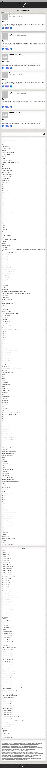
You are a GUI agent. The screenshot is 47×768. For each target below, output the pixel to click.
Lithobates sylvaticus (6, 475)
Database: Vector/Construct (7, 613)
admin (10, 16)
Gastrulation (4, 241)
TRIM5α (3, 200)
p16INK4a (4, 335)
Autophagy (4, 156)
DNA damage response (8, 750)
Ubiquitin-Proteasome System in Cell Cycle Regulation (11, 368)
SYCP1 (3, 376)
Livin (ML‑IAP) (4, 219)
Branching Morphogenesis (6, 258)
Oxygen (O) (13, 756)
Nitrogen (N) (5, 756)
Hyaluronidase (4, 524)
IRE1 (3, 166)
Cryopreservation (7, 749)
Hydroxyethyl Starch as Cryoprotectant (9, 439)
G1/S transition (4, 319)
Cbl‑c (3, 231)
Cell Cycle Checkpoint (6, 315)
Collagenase (4, 485)
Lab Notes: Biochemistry (6, 635)
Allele (3, 394)
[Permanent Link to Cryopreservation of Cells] (5, 57)
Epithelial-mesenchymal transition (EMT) (12, 752)
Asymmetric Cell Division (6, 311)
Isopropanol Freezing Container (7, 544)
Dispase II (4, 483)
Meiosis (3, 378)
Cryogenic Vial (4, 542)
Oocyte (3, 457)
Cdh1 (3, 305)
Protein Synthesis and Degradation (8, 152)
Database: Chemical (5, 574)
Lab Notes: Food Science (6, 675)
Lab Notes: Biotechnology (6, 653)
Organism (4, 150)
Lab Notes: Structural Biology (7, 724)
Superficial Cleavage (5, 178)
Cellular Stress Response (6, 176)
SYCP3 (3, 380)
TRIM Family (4, 229)
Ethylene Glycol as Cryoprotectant (8, 453)
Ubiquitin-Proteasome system (9, 759)
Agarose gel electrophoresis (17, 743)
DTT (16, 750)
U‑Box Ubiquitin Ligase (6, 273)
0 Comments (21, 16)
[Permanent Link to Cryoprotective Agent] (5, 36)
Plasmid (20, 756)
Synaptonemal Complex (6, 384)
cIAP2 (3, 221)
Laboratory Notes (23, 4)
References (5, 622)
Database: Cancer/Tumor (6, 566)
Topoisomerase (36, 758)
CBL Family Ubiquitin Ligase (7, 235)
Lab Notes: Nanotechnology (7, 701)
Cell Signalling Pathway (6, 154)
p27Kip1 (3, 341)
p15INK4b (4, 333)
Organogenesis (4, 247)
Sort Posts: (3, 12)
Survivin (3, 215)
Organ (3, 465)
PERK (3, 164)
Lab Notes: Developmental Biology (8, 666)
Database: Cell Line (5, 570)
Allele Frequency (5, 392)
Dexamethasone (5, 489)
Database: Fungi (5, 586)
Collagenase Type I (5, 495)
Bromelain (4, 499)
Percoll (3, 491)
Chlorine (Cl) (6, 747)
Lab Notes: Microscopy (7, 649)
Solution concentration (7, 737)
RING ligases (27, 758)
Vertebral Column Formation (7, 299)
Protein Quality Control (6, 182)
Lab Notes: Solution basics (7, 662)
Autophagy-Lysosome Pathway (7, 372)
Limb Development (5, 297)
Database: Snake (5, 611)
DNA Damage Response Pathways (8, 140)
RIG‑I (3, 202)
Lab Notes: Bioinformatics (6, 637)
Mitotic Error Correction (6, 192)
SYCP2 (3, 374)
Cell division (6, 746)
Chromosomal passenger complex (19, 747)
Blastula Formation (5, 180)
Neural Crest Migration (6, 262)
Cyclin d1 (16, 749)
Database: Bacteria (5, 564)
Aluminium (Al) (30, 743)
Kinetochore (4, 188)
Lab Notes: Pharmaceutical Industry (8, 707)
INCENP (3, 198)
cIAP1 (3, 223)
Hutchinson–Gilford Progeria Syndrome (9, 252)
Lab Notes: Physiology (6, 710)
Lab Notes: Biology (5, 639)
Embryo (3, 459)
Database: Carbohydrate (6, 568)
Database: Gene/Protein (6, 588)
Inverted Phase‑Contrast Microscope (8, 538)
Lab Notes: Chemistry (6, 661)
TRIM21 (3, 225)
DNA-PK (3, 142)
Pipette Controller (5, 520)
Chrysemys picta (5, 471)
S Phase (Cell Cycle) (6, 354)
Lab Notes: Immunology (6, 685)
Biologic (3, 420)
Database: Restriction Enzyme (7, 609)
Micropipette (4, 530)
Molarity (33, 755)
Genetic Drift (4, 398)
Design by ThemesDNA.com (23, 766)
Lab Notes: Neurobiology (6, 703)
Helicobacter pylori (28, 753)
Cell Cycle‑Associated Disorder (7, 477)
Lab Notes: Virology (5, 726)
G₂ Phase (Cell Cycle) (6, 362)
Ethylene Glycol (5, 449)
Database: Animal (5, 556)
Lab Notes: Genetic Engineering (7, 677)
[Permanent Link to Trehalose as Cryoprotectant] (5, 17)
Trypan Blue (4, 540)
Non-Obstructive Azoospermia (7, 281)
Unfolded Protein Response (7, 170)
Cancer (3, 356)
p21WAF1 (4, 343)
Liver (13, 755)
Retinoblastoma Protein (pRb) (7, 303)
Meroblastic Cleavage (6, 321)
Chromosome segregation (35, 747)
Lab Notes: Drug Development (8, 708)
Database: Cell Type (5, 572)
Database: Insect (5, 592)
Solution (4, 731)
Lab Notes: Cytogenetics (6, 664)
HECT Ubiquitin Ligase (6, 277)
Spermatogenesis (5, 382)
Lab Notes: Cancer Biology (7, 655)
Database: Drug (5, 580)
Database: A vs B (5, 552)
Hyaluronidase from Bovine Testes (8, 479)
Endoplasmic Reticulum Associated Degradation (10, 162)
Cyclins (22, 749)
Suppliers (4, 625)
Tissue (3, 467)
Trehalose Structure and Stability (8, 422)
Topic (4, 629)
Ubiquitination (22, 759)
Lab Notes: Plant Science (6, 712)
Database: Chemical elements (7, 576)
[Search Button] (23, 6)
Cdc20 (3, 307)
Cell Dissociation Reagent (6, 528)
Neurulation (4, 243)
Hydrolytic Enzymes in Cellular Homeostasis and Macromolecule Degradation (16, 293)
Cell (29, 744)
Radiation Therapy (5, 410)
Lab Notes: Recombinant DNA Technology (9, 716)
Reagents (4, 728)
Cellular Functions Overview (7, 160)
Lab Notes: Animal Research (7, 631)
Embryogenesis (23, 750)
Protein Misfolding (5, 146)
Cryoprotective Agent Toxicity (7, 455)
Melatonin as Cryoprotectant (7, 426)
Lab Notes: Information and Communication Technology (12, 687)
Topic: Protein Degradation (7, 360)
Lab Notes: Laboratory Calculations (8, 690)
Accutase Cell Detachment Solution (8, 526)
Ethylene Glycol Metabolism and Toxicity (9, 451)
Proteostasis (19, 758)
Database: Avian (5, 562)
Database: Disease (5, 578)
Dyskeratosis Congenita (6, 254)
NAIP (3, 217)
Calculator (4, 692)
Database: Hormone (5, 590)
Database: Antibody (5, 560)
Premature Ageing (5, 285)
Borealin (3, 196)
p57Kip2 (3, 339)
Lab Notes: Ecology (5, 668)
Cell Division (4, 370)
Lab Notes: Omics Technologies (7, 705)
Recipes (4, 730)
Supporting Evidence (6, 627)
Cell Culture (5, 643)
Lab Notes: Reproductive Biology (8, 718)
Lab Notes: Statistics (6, 722)
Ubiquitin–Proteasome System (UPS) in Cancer (10, 313)
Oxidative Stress (5, 463)
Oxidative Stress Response (7, 174)
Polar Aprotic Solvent (6, 428)
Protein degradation (8, 758)
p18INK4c (4, 337)
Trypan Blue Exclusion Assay (7, 522)
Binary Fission (4, 327)
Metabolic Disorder (5, 289)
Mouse (40, 755)
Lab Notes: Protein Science (7, 714)
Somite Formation (5, 260)
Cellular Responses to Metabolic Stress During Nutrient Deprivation (14, 291)
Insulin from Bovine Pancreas (7, 516)
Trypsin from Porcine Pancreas (7, 493)
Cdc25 (3, 301)
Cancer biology (14, 744)
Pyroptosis (4, 406)
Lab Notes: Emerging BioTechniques (9, 647)
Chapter (4, 618)
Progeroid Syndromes (6, 256)
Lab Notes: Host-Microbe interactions (9, 695)
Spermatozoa (4, 461)
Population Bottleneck (6, 396)
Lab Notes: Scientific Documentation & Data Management (12, 720)
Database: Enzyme (5, 582)
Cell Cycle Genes (5, 317)
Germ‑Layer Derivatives (6, 245)
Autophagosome (5, 295)
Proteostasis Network (6, 168)
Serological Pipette (5, 536)
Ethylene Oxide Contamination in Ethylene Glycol (11, 412)
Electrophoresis (5, 645)
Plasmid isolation (29, 756)
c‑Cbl (3, 237)
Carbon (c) (23, 744)
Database (4, 550)
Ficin (3, 501)
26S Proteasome (5, 400)
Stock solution (5, 733)
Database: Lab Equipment (6, 594)
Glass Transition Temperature (7, 469)
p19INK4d (4, 331)
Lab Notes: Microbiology (6, 694)
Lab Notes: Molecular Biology (7, 697)
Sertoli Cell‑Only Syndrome (7, 279)
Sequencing (5, 651)
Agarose (5, 743)
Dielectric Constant (5, 418)
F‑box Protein (4, 347)
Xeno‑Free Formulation (6, 487)
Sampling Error (4, 388)
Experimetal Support (6, 620)
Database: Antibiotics (6, 558)
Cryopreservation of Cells (15, 54)
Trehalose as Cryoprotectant (16, 14)
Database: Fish (5, 584)
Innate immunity (6, 755)
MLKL (3, 144)
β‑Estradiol (4, 505)
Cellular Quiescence (5, 366)
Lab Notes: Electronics (7, 688)
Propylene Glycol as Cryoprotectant (8, 447)
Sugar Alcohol (4, 416)
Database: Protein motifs (6, 607)
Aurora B (3, 194)
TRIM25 (3, 227)
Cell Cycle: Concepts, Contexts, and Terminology (11, 329)
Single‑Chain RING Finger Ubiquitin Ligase (9, 239)
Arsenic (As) (38, 743)
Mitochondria (20, 755)
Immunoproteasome (5, 404)
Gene (36, 752)
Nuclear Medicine (5, 408)
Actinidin (3, 503)
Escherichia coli (28, 752)
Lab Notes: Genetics (5, 679)
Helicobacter (18, 753)
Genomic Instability (5, 358)
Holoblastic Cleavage (6, 323)
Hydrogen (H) (39, 753)
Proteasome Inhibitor (5, 443)
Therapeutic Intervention (6, 148)
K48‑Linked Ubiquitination (6, 283)
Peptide (3, 158)
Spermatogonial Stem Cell (6, 424)
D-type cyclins (30, 749)
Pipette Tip (4, 534)
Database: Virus (5, 615)
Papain (3, 497)
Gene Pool (4, 386)
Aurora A (3, 186)
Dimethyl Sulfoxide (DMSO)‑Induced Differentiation (11, 414)
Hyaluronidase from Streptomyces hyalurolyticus (10, 481)
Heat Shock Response (6, 172)
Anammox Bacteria (5, 445)
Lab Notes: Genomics (6, 681)
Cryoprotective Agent (14, 34)
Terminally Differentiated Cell (7, 364)
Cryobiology (4, 507)
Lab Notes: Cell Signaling (7, 659)
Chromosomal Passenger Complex (8, 213)
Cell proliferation (16, 746)
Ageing (3, 287)
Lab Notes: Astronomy (6, 633)
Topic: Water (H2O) (5, 509)
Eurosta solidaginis (5, 473)
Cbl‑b (3, 233)
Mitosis (27, 755)
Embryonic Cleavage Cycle (7, 325)
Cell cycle (35, 744)
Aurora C (3, 184)
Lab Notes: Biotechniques (6, 641)
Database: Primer (5, 605)
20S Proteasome (5, 402)
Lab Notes (4, 617)
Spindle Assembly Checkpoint (7, 190)
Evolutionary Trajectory (6, 390)
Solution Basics (5, 735)
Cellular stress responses (29, 746)
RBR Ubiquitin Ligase (6, 275)
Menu (4, 1)
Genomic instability (7, 753)
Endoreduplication (5, 309)
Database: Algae (5, 554)
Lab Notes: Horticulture (6, 683)
